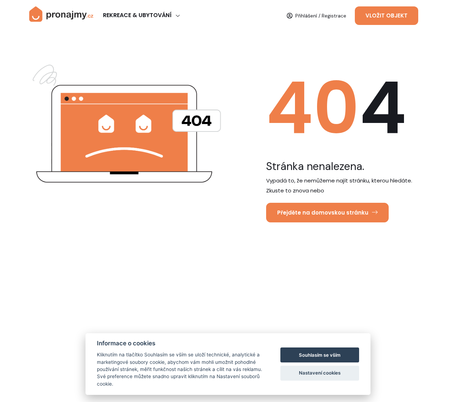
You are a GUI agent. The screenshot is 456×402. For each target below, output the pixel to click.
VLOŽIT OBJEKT (387, 15)
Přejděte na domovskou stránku (322, 212)
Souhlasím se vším (320, 355)
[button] (316, 15)
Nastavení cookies (320, 373)
